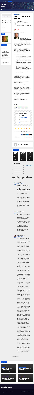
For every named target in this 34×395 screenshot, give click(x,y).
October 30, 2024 (6, 371)
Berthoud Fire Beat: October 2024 (7, 369)
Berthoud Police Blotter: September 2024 (5, 55)
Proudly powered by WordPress (5, 391)
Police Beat (23, 367)
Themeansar (2, 392)
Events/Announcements (30, 391)
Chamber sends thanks (27, 137)
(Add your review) (29, 165)
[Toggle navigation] (16, 9)
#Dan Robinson (25, 22)
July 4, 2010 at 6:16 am (20, 212)
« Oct (2, 30)
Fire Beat (3, 367)
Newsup (13, 391)
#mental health (27, 24)
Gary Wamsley (20, 21)
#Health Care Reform (20, 24)
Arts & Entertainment (28, 393)
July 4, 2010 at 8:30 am (20, 236)
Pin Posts (24, 391)
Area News (20, 367)
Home (22, 391)
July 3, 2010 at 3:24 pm (20, 183)
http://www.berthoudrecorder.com (24, 122)
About (32, 393)
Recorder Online (6, 387)
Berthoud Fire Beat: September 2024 (24, 379)
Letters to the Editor (17, 14)
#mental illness (19, 25)
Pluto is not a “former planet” (18, 137)
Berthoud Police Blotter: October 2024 (25, 369)
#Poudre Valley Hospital (26, 25)
